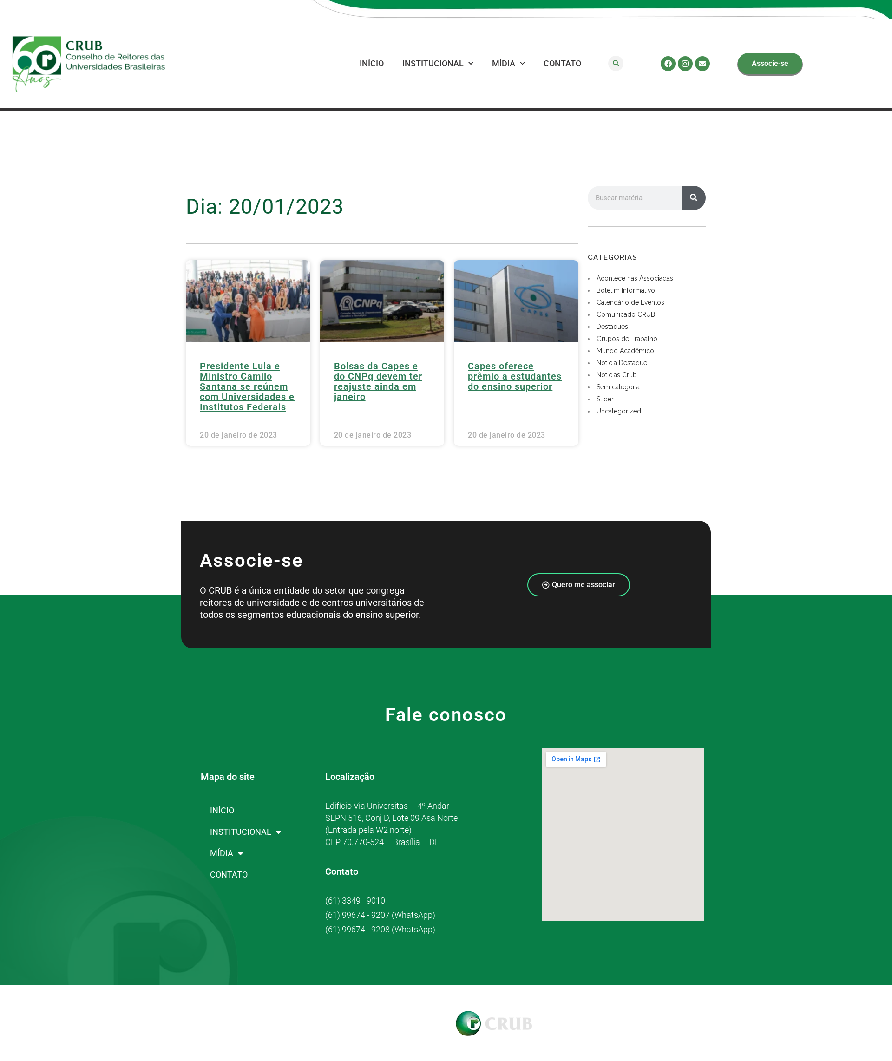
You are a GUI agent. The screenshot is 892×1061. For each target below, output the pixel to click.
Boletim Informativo (626, 290)
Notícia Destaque (622, 363)
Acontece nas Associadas (635, 278)
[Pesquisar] (694, 198)
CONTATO (562, 63)
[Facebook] (668, 63)
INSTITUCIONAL (433, 63)
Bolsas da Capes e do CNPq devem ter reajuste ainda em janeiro (378, 381)
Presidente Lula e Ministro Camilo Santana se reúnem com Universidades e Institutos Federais (247, 386)
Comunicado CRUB (626, 314)
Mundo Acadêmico (625, 350)
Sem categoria (618, 387)
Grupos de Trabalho (627, 338)
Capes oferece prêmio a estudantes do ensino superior (515, 376)
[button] (615, 63)
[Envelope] (702, 63)
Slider (605, 399)
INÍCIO (372, 63)
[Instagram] (685, 63)
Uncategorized (619, 411)
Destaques (612, 326)
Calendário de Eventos (630, 302)
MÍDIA (503, 63)
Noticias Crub (617, 375)
